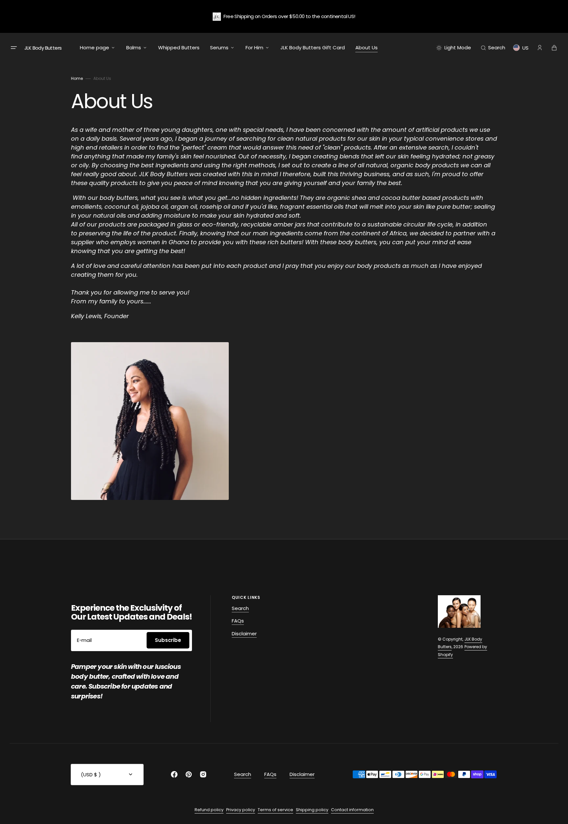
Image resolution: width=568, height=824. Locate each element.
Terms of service (275, 809)
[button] (493, 47)
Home (77, 78)
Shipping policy (312, 809)
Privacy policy (240, 809)
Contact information (352, 809)
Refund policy (209, 809)
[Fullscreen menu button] (13, 48)
